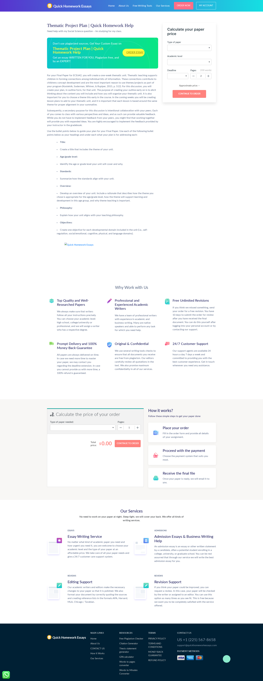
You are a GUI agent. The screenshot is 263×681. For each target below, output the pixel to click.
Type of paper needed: (62, 422)
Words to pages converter (127, 664)
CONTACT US (97, 648)
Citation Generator (128, 643)
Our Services (163, 6)
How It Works (97, 653)
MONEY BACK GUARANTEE (155, 654)
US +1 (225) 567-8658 (196, 640)
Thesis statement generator (127, 650)
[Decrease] (193, 76)
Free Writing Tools (142, 6)
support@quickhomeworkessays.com (196, 645)
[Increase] (208, 76)
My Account (206, 6)
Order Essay (135, 52)
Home (111, 6)
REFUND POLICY (157, 660)
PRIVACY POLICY (157, 639)
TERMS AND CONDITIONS (155, 645)
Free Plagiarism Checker (131, 639)
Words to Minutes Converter (128, 672)
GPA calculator (126, 657)
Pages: (121, 422)
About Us (124, 6)
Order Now (183, 6)
